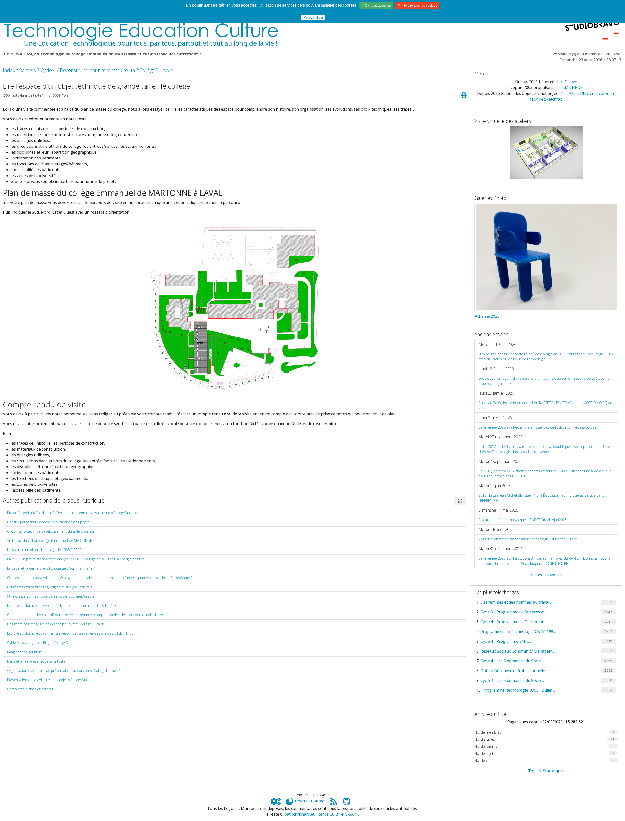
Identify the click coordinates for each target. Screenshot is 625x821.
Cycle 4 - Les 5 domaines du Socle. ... (512, 660)
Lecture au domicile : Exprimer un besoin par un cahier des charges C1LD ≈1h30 (70, 633)
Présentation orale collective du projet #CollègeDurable (50, 679)
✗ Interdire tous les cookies (417, 5)
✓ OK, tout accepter (375, 5)
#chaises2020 (487, 316)
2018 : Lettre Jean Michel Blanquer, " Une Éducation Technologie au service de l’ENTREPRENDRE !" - (543, 498)
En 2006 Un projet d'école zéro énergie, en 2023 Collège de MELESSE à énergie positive (76, 559)
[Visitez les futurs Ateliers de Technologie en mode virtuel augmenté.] (546, 152)
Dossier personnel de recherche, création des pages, (48, 522)
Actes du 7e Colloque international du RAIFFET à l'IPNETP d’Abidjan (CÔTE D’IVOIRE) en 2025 (545, 405)
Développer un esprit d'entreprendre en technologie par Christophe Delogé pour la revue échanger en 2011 (544, 381)
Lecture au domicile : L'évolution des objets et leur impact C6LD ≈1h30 (62, 605)
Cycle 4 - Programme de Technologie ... (515, 621)
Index (9, 70)
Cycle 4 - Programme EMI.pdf (506, 641)
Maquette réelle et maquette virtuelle (36, 661)
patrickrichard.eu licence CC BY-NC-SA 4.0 (322, 814)
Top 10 (534, 771)
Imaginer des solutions (25, 652)
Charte (301, 801)
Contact (318, 801)
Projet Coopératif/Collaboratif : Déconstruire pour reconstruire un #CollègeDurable (72, 512)
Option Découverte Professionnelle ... (514, 670)
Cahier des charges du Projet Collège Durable (42, 642)
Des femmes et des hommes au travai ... (516, 602)
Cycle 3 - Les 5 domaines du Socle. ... (512, 680)
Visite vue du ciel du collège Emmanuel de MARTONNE (49, 540)
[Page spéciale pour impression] (461, 95)
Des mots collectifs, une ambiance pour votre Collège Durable (56, 624)
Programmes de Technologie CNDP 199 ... (518, 631)
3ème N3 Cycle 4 (37, 70)
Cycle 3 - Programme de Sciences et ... (514, 612)
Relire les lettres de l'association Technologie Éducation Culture (528, 539)
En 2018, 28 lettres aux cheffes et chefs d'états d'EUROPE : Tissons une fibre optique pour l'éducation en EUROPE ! (545, 473)
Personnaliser (313, 17)
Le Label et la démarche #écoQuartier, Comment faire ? (51, 568)
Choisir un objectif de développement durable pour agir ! (52, 531)
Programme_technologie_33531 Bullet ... (519, 690)
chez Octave (566, 81)
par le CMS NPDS (567, 87)
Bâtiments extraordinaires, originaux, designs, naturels (49, 587)
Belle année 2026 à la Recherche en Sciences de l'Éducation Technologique (537, 427)
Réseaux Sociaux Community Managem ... (517, 651)
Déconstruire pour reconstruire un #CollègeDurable (116, 70)
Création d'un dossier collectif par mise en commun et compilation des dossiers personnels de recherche (90, 614)
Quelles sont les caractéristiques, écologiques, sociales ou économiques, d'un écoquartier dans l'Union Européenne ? (99, 577)
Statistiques (553, 771)
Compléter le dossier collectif (30, 689)
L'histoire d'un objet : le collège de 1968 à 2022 (44, 549)
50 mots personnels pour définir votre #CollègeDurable (50, 596)
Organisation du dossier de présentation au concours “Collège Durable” (63, 670)
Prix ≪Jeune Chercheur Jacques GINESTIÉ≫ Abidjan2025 (523, 519)
